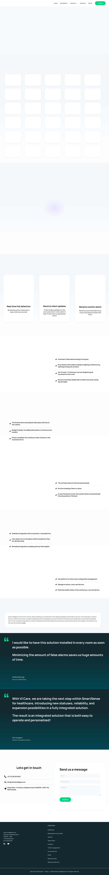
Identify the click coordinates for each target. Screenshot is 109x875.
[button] (100, 3)
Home (55, 3)
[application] (76, 3)
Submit (65, 800)
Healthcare (51, 830)
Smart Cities (51, 841)
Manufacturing (52, 858)
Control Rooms (52, 851)
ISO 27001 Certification (37, 871)
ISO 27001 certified (25, 617)
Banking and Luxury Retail (55, 833)
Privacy (47, 871)
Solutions (83, 3)
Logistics (50, 844)
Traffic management (54, 848)
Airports (50, 837)
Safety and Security (53, 862)
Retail (49, 855)
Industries (73, 3)
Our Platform (63, 3)
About (90, 3)
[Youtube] (8, 844)
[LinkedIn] (4, 844)
